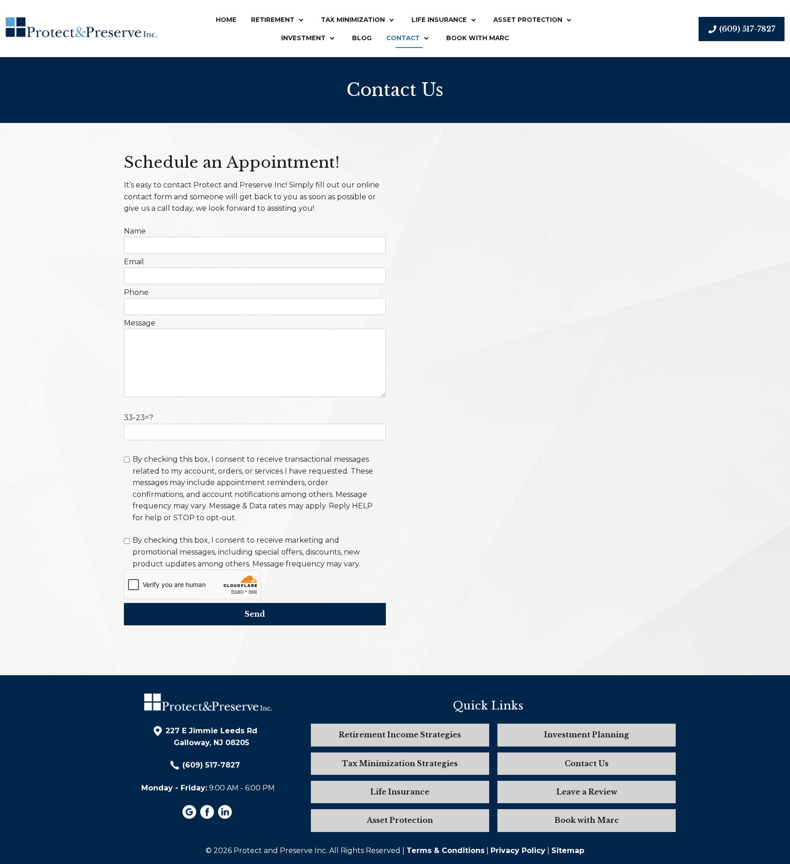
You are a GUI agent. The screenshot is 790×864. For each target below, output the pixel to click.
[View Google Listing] (190, 816)
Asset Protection (527, 19)
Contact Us (587, 763)
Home (226, 19)
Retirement (272, 19)
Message (139, 323)
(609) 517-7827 (211, 765)
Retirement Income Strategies (400, 734)
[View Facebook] (208, 816)
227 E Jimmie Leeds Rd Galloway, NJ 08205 (211, 736)
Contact (403, 38)
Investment (303, 38)
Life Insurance (439, 19)
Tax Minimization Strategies (400, 763)
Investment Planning (586, 734)
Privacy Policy (518, 850)
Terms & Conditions (445, 850)
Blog (362, 38)
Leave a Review (586, 791)
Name (135, 231)
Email (134, 261)
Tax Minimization (353, 19)
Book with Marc (477, 38)
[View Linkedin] (226, 816)
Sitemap (567, 850)
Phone (136, 292)
